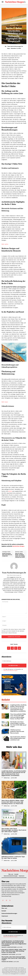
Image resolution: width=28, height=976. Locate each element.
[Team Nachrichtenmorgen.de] (14, 566)
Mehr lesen (5, 402)
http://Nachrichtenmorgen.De (14, 575)
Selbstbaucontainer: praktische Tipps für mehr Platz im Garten (17, 731)
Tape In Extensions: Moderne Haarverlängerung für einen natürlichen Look (18, 738)
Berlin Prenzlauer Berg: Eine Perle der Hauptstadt (7, 555)
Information (14, 25)
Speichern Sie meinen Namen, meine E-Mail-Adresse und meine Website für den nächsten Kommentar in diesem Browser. (13, 631)
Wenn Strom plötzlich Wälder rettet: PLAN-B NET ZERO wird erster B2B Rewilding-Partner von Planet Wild (18, 716)
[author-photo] (3, 778)
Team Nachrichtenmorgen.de (15, 46)
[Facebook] (8, 648)
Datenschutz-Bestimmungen (10, 670)
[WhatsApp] (19, 648)
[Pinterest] (15, 648)
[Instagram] (6, 900)
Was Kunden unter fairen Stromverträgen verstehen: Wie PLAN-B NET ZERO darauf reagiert (18, 724)
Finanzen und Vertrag (7, 961)
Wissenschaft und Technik (8, 954)
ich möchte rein (13, 665)
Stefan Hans (7, 777)
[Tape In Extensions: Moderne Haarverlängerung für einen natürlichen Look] (5, 738)
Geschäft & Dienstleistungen (9, 947)
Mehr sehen (5, 244)
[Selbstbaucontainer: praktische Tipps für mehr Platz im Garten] (5, 731)
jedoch (10, 491)
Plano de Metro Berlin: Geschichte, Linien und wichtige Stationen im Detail (20, 555)
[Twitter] (12, 648)
